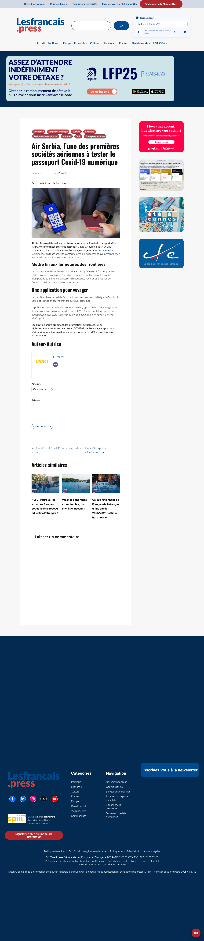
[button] (196, 933)
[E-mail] (55, 364)
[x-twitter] (43, 799)
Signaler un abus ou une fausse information (33, 835)
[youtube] (55, 799)
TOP (78, 136)
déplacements (105, 250)
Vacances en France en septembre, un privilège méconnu (74, 504)
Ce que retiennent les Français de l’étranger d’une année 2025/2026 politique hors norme (105, 508)
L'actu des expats (42, 426)
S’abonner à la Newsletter (161, 4)
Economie (39, 131)
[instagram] (33, 799)
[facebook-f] (12, 799)
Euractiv (62, 173)
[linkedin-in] (23, 799)
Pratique (66, 136)
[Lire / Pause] (139, 32)
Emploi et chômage (58, 131)
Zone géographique (95, 136)
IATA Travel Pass (54, 307)
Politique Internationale (45, 136)
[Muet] (175, 32)
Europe (76, 131)
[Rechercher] (121, 25)
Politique (89, 131)
